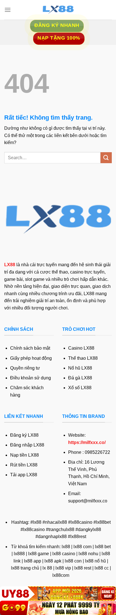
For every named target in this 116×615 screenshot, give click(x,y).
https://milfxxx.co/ (87, 442)
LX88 (9, 264)
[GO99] (58, 608)
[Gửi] (106, 157)
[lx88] (58, 10)
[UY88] (58, 593)
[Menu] (7, 10)
